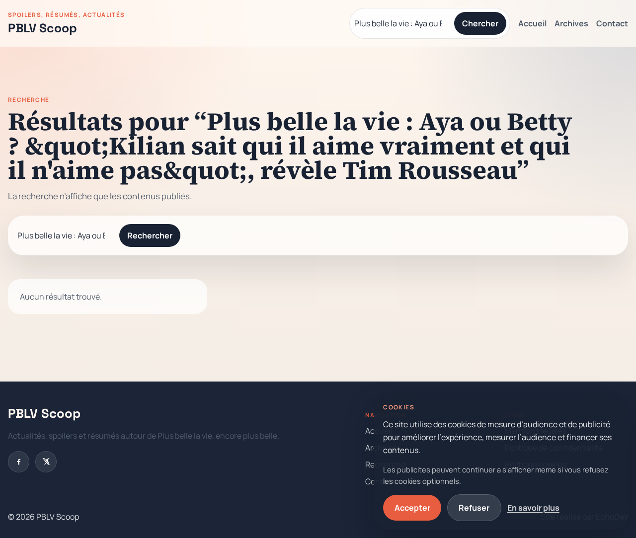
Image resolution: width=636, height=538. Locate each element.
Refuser (474, 507)
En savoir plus (533, 507)
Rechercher (149, 235)
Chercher (480, 23)
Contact (612, 23)
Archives (571, 23)
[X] (46, 461)
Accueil (532, 23)
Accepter (412, 507)
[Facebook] (18, 461)
